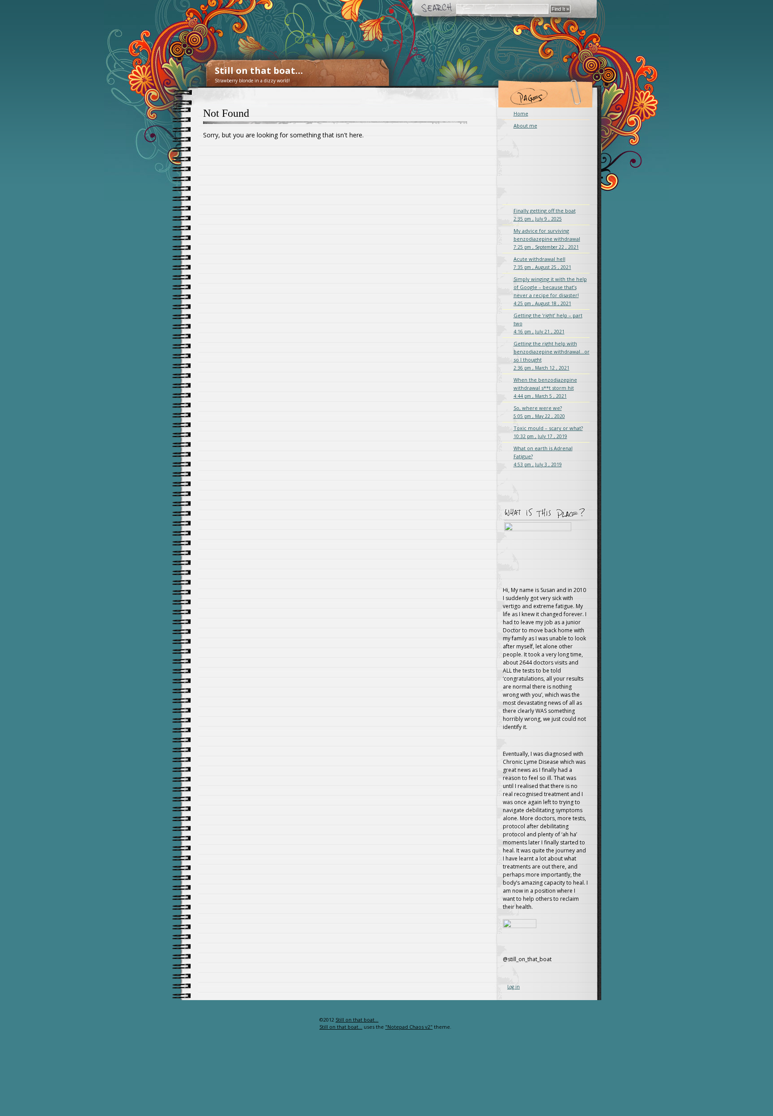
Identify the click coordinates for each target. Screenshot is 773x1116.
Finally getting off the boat (545, 214)
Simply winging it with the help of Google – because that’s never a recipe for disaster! (550, 291)
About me (525, 125)
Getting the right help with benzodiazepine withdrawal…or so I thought (552, 355)
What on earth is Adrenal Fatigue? (543, 456)
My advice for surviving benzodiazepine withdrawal (547, 238)
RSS (305, 1037)
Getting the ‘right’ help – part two (548, 323)
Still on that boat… (259, 70)
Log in (513, 987)
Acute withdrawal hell (542, 263)
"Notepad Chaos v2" (409, 1026)
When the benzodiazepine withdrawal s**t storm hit (545, 387)
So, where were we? (539, 412)
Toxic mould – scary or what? (548, 432)
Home (521, 113)
